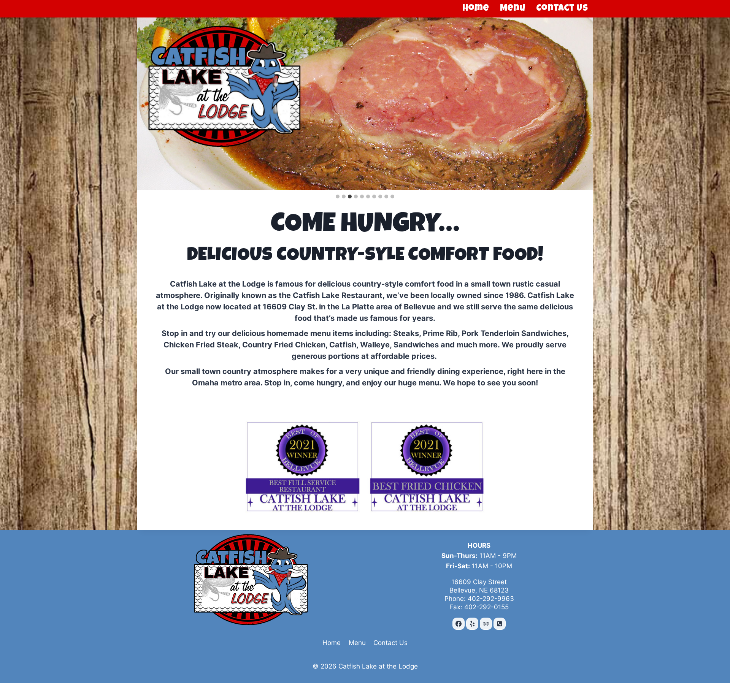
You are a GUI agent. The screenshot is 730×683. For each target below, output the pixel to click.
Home (475, 8)
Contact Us (562, 8)
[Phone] (500, 624)
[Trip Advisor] (486, 624)
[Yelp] (472, 624)
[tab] (338, 196)
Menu (512, 8)
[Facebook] (458, 624)
